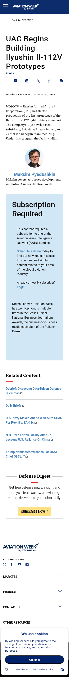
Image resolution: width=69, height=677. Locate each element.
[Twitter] (4, 565)
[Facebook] (12, 565)
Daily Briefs (13, 405)
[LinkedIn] (27, 565)
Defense (27, 20)
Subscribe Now (33, 511)
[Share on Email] (15, 81)
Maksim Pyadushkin (18, 94)
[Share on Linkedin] (27, 81)
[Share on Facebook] (50, 81)
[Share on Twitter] (38, 81)
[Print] (61, 81)
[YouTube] (19, 565)
